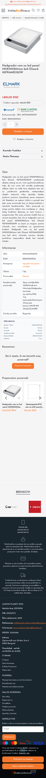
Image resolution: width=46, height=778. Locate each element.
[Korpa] (43, 10)
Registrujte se (7, 700)
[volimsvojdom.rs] (18, 10)
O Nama (5, 660)
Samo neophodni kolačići (23, 766)
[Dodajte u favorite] (19, 398)
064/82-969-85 (35, 4)
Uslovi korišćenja (8, 663)
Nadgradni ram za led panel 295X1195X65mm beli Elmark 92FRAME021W (12, 406)
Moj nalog (6, 697)
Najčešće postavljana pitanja (13, 687)
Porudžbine (6, 703)
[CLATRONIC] (11, 511)
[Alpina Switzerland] (35, 511)
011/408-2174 (11, 4)
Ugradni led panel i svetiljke (35, 18)
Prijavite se (9, 737)
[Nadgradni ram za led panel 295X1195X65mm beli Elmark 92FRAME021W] (12, 391)
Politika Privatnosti (9, 666)
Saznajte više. (24, 753)
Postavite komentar (23, 366)
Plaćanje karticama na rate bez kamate (17, 680)
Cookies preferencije (23, 773)
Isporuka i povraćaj (9, 713)
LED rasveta (16, 18)
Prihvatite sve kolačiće (23, 759)
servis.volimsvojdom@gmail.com (24, 1)
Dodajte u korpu (23, 131)
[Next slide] (40, 398)
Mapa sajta (6, 670)
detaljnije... (35, 552)
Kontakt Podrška (12, 151)
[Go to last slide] (6, 507)
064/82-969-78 (22, 4)
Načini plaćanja (8, 710)
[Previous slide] (6, 398)
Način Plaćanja (11, 157)
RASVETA (5, 18)
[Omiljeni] (38, 10)
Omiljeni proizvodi (8, 707)
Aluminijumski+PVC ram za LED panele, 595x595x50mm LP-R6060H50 (34, 406)
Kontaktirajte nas (8, 683)
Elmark (26, 276)
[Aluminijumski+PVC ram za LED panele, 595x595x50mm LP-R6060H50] (34, 391)
